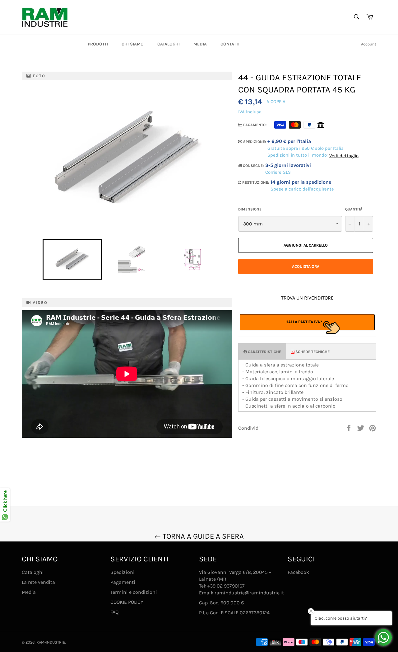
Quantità (354, 209)
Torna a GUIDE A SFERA (202, 536)
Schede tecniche (312, 351)
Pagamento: (254, 125)
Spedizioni (122, 572)
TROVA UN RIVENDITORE (307, 298)
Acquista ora (305, 266)
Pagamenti (122, 582)
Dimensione (249, 209)
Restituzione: (255, 182)
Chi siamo (133, 44)
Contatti (229, 44)
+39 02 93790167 (226, 586)
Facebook (298, 572)
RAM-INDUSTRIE (50, 642)
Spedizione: (254, 141)
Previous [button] (39, 259)
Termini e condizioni (133, 592)
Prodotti (98, 44)
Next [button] (223, 259)
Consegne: (253, 165)
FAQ (114, 612)
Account (368, 44)
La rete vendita (38, 582)
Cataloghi (168, 44)
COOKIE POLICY (126, 602)
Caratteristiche (264, 351)
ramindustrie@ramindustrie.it (249, 593)
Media (200, 44)
